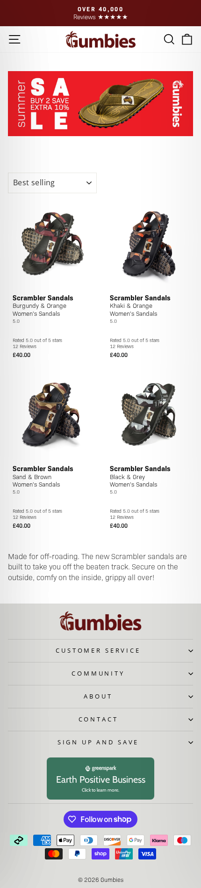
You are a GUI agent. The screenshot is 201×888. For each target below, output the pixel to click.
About (98, 696)
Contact (98, 719)
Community (98, 673)
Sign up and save (98, 742)
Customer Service (98, 650)
